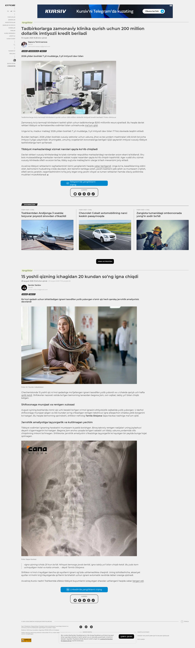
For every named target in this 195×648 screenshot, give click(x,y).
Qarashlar (11, 20)
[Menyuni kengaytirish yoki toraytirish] (14, 45)
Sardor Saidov (34, 285)
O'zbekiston (11, 66)
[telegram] (91, 627)
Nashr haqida (87, 632)
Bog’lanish (141, 639)
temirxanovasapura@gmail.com (39, 46)
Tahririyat (11, 51)
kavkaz (24, 294)
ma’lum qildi (91, 125)
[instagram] (86, 627)
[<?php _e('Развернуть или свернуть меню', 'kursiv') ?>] (14, 60)
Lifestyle (12, 36)
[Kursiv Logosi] (10, 5)
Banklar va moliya (9, 25)
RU (8, 11)
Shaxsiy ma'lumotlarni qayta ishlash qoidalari (153, 635)
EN (14, 11)
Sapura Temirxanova (37, 42)
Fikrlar (12, 30)
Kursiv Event (11, 38)
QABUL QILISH (126, 636)
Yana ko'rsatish (105, 261)
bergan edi (138, 581)
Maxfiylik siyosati (143, 632)
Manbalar (11, 28)
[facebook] (80, 627)
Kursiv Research (9, 33)
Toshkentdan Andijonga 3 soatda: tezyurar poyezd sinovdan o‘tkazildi (43, 215)
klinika (24, 51)
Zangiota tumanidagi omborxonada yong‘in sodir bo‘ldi (159, 215)
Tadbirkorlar (33, 51)
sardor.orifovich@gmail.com (38, 289)
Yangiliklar (11, 17)
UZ (11, 11)
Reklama (12, 53)
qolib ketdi (26, 395)
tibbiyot (43, 51)
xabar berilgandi (102, 166)
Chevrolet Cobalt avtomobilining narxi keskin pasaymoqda (103, 215)
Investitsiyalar (10, 22)
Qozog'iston (11, 63)
